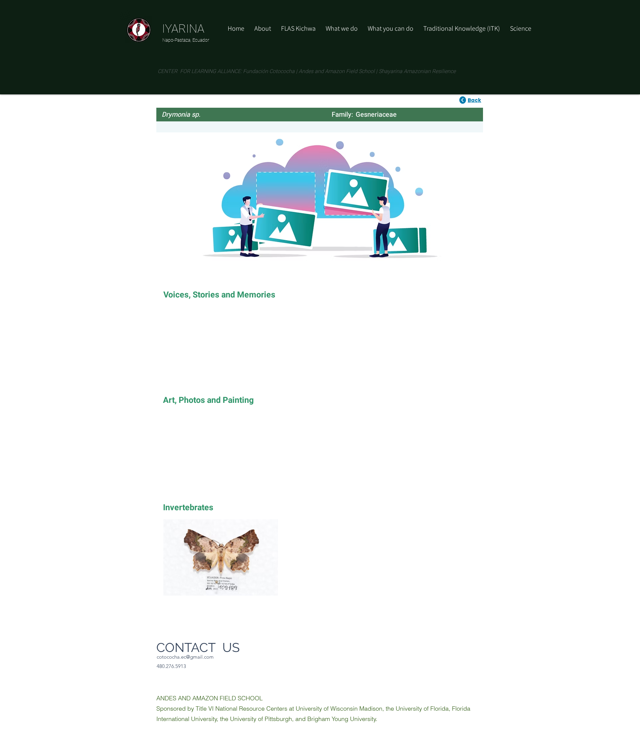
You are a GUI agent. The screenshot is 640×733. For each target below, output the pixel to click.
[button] (390, 28)
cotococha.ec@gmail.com (185, 657)
